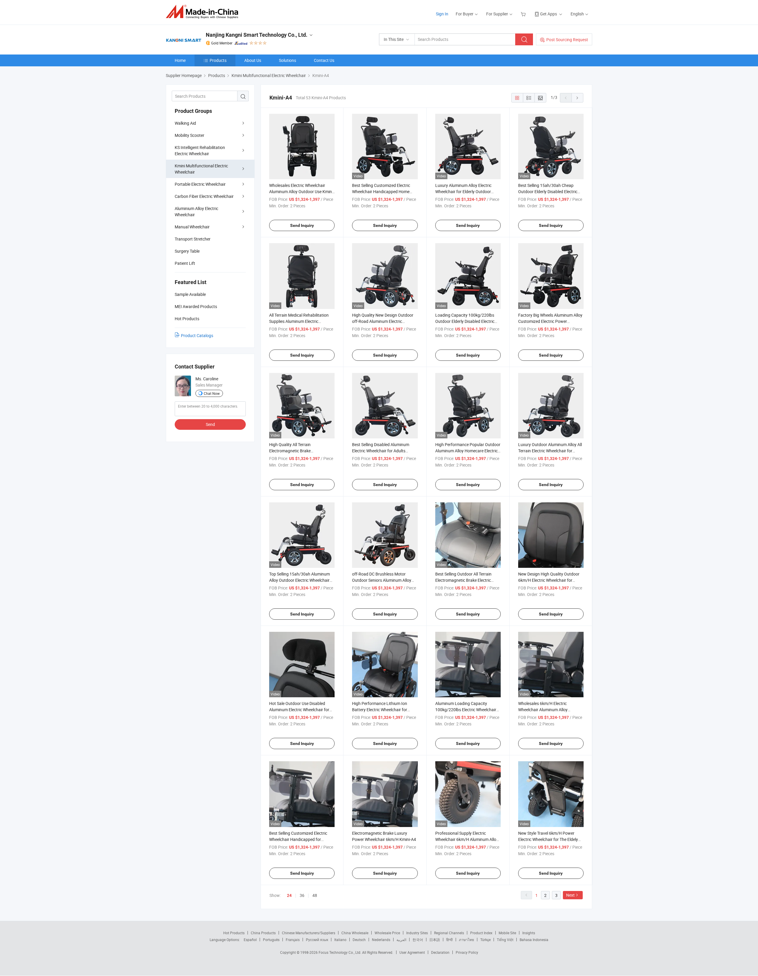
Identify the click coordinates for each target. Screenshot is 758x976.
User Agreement (412, 952)
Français (293, 939)
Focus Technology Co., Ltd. (340, 952)
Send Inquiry (302, 225)
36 (302, 895)
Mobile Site (507, 932)
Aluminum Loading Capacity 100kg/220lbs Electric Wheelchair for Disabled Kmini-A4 (465, 710)
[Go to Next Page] (577, 97)
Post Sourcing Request (567, 39)
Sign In (442, 14)
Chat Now (212, 393)
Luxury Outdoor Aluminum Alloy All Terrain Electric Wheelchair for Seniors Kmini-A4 (550, 451)
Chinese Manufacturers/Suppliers (308, 932)
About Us (252, 60)
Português (271, 939)
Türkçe (485, 939)
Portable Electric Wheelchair (200, 184)
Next (570, 895)
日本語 (434, 939)
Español (250, 939)
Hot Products (234, 932)
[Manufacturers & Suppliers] (204, 12)
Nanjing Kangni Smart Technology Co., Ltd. (256, 35)
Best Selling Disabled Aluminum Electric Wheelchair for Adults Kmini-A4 (380, 451)
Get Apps (548, 14)
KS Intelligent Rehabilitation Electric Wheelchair (200, 150)
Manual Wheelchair (192, 227)
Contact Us (324, 60)
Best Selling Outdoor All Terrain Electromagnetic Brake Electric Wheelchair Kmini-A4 (463, 580)
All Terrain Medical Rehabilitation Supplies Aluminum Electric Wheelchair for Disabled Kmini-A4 (299, 321)
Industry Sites (417, 932)
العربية (401, 939)
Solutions (287, 60)
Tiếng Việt (505, 939)
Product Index (481, 932)
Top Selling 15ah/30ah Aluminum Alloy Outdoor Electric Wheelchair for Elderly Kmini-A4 (299, 580)
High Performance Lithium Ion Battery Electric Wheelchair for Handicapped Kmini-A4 (379, 710)
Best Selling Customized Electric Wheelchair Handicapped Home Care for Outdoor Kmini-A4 (381, 191)
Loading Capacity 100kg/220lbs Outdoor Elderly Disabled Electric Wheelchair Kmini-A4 (464, 321)
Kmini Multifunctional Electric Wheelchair (201, 169)
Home (180, 60)
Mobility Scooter (189, 135)
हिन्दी (449, 939)
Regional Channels (449, 932)
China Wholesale (354, 932)
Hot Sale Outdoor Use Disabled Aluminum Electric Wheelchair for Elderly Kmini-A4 (299, 710)
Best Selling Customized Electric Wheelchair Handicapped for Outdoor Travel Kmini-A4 (298, 839)
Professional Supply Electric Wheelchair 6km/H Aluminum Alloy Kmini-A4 (466, 839)
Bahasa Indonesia (534, 939)
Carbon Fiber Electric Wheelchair (204, 196)
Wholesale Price (387, 932)
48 (314, 895)
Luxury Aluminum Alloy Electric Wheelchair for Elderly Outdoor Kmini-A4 (463, 191)
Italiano (340, 939)
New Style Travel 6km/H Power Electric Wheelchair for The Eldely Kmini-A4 (548, 839)
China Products (263, 932)
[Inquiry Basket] (524, 14)
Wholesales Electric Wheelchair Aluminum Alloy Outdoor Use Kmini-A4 (301, 191)
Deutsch (359, 939)
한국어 (417, 939)
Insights (528, 932)
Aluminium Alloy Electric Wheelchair (196, 211)
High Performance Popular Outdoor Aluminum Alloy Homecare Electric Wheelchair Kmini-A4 (467, 451)
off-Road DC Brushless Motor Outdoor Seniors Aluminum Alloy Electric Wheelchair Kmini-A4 (381, 580)
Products (218, 60)
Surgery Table (187, 251)
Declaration (440, 952)
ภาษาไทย (466, 939)
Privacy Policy (467, 952)
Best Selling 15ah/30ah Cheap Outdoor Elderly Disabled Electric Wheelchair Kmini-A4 (547, 191)
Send (210, 424)
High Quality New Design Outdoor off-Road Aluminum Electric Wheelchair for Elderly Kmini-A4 (382, 321)
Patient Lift (185, 263)
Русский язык (317, 939)
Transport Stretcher (193, 239)
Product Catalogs (197, 335)
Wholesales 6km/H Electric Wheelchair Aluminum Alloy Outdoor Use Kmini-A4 (543, 710)
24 (289, 895)
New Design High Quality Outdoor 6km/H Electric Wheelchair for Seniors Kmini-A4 (548, 580)
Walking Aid (185, 123)
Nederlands (381, 939)
